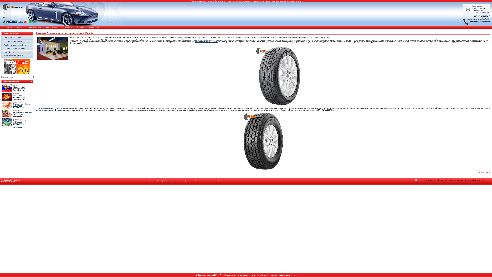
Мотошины (68, 27)
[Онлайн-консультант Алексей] (4, 22)
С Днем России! (19, 87)
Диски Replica (52, 27)
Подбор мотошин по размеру (14, 49)
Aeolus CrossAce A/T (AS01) (51, 108)
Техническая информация (13, 56)
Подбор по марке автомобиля (15, 45)
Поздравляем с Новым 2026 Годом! (21, 105)
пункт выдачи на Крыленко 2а (480, 21)
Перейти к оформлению (480, 12)
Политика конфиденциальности (205, 181)
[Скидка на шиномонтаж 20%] (17, 74)
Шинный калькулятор (11, 52)
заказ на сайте (244, 275)
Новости (189, 181)
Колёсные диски (35, 27)
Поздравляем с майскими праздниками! (22, 113)
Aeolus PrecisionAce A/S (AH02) (207, 42)
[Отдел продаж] (4, 18)
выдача (480, 19)
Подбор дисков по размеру (14, 41)
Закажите (194, 1)
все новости (17, 127)
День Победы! (18, 95)
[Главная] (4, 13)
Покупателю (94, 27)
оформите (277, 1)
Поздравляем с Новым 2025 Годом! (21, 122)
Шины (20, 27)
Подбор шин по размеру (13, 38)
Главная (9, 27)
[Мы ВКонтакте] (11, 22)
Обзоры (81, 27)
